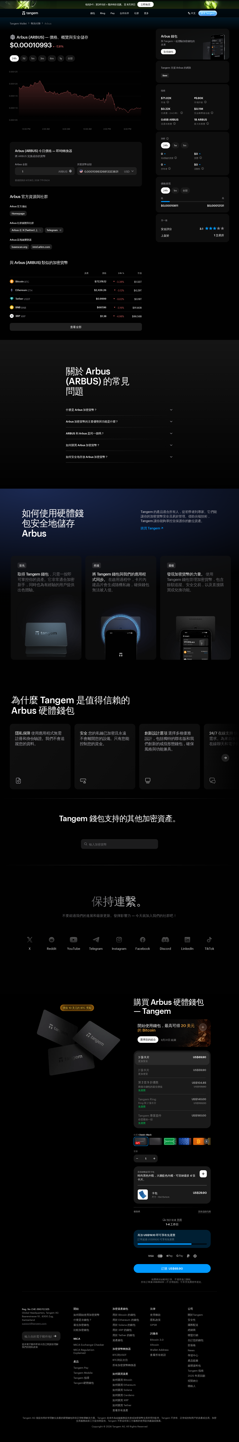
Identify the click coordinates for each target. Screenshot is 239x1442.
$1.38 (103, 316)
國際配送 (193, 1324)
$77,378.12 (100, 281)
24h (14, 58)
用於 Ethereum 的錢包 (126, 1319)
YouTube (73, 948)
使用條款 (155, 1314)
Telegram (96, 948)
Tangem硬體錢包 (83, 1382)
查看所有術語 (158, 1354)
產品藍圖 (193, 1360)
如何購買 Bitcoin (122, 1379)
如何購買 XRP (120, 1399)
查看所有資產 (120, 1409)
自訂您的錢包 (195, 1339)
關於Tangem (195, 1314)
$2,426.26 (100, 290)
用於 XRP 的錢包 (122, 1329)
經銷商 (192, 1329)
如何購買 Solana (122, 1389)
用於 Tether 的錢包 (124, 1334)
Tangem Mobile (83, 1372)
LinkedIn (187, 948)
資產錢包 (118, 1339)
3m (42, 58)
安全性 (192, 1319)
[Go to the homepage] (30, 13)
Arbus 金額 (21, 164)
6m (52, 58)
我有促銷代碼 (204, 1211)
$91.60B (137, 307)
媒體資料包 (194, 1365)
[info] (167, 102)
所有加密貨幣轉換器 (124, 1364)
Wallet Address (159, 1349)
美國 (179, 1219)
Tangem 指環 (81, 1377)
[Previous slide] (14, 758)
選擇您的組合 (148, 1039)
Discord (165, 948)
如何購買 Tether (122, 1404)
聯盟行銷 (193, 1334)
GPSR (153, 1324)
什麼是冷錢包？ (82, 1319)
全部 (70, 58)
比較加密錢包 (81, 1329)
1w (175, 145)
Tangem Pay (80, 1367)
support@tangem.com (34, 1323)
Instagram (119, 948)
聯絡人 (192, 1385)
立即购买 (145, 4)
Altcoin (154, 1344)
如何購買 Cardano (123, 1394)
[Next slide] (225, 758)
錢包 (92, 13)
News (191, 1349)
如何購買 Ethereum (124, 1384)
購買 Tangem (207, 13)
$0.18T (138, 299)
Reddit (51, 948)
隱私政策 (33, 1346)
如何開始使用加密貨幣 (86, 1314)
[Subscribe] (55, 1336)
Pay (113, 13)
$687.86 (101, 307)
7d (23, 58)
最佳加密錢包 (81, 1324)
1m (32, 58)
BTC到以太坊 (120, 1359)
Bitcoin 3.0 (157, 1339)
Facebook (142, 948)
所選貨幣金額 (84, 164)
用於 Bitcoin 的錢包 (124, 1314)
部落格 (192, 1344)
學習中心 (193, 1354)
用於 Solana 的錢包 (124, 1324)
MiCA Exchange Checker (88, 1344)
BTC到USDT (119, 1354)
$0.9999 (101, 298)
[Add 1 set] (154, 1158)
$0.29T (138, 290)
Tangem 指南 (196, 1370)
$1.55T (138, 281)
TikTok (209, 948)
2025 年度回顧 (196, 1375)
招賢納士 (193, 1380)
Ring (102, 13)
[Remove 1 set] (137, 1158)
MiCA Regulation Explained (83, 1351)
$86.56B (137, 316)
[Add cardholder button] (203, 1173)
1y (61, 58)
